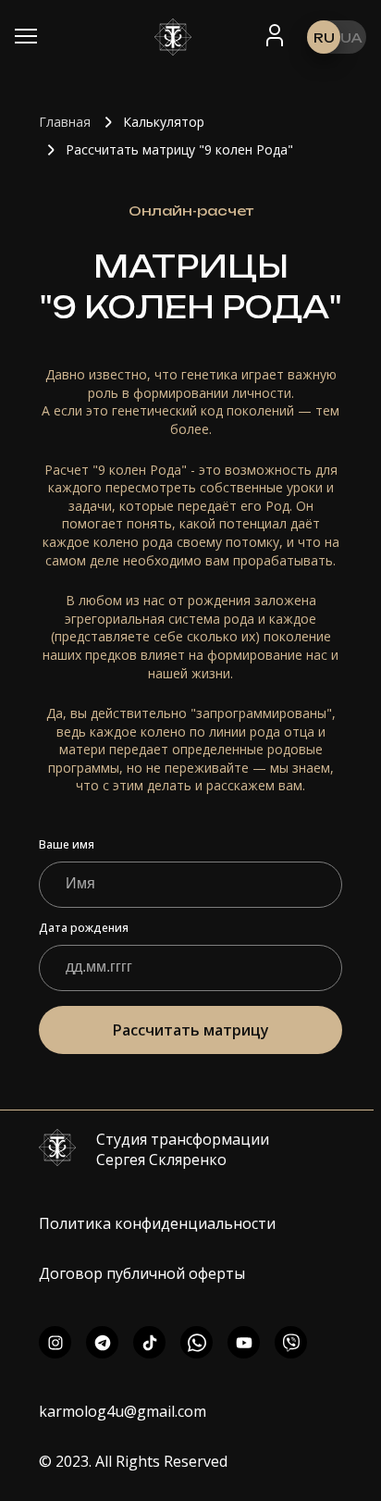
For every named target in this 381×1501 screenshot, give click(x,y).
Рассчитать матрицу (191, 1030)
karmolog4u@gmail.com (122, 1411)
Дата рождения (84, 928)
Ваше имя (66, 845)
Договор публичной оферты (142, 1273)
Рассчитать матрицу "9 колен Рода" (179, 149)
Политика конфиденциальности (157, 1223)
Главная (65, 121)
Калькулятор (163, 121)
